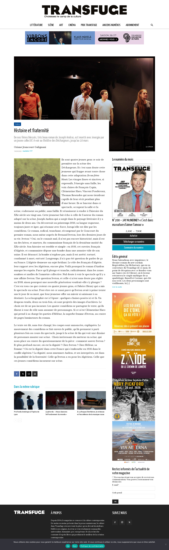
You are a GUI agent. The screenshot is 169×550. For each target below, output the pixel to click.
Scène (51, 25)
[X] (22, 374)
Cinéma (72, 25)
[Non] (165, 544)
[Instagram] (122, 522)
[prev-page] (15, 420)
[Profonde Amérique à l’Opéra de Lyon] (28, 400)
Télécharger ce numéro (133, 241)
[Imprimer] (34, 374)
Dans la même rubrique (26, 387)
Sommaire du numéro (133, 247)
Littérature (36, 25)
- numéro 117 (27, 151)
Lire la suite (117, 287)
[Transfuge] (84, 11)
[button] (152, 25)
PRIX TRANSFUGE (89, 25)
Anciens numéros (111, 25)
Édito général (119, 257)
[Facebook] (16, 374)
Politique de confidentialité (92, 546)
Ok (68, 546)
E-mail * (115, 485)
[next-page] (20, 420)
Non (75, 546)
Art (61, 25)
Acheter (133, 236)
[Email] (28, 374)
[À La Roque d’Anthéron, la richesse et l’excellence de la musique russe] (91, 400)
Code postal (117, 493)
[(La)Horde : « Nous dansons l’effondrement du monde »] (60, 400)
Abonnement (132, 25)
